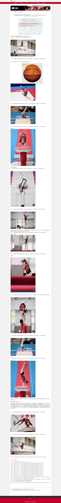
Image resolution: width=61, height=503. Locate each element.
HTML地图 (35, 501)
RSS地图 (33, 501)
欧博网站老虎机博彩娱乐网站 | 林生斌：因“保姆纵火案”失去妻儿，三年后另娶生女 (23, 489)
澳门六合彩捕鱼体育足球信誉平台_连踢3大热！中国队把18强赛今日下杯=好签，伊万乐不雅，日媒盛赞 (26, 490)
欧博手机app (15, 294)
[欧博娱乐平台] (12, 1)
